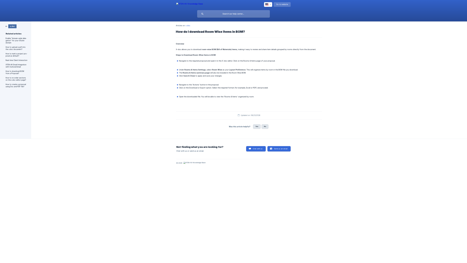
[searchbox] (233, 14)
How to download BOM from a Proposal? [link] (15, 72)
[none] (189, 4)
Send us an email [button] (280, 149)
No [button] (265, 126)
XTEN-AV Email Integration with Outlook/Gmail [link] (16, 66)
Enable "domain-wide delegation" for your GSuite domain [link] (16, 40)
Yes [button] (256, 126)
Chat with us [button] (258, 149)
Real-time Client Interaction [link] (16, 60)
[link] (11, 26)
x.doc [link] (188, 25)
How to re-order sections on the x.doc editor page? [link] (16, 79)
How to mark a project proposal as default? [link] (16, 55)
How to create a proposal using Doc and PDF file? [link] (16, 85)
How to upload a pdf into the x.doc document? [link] (16, 48)
